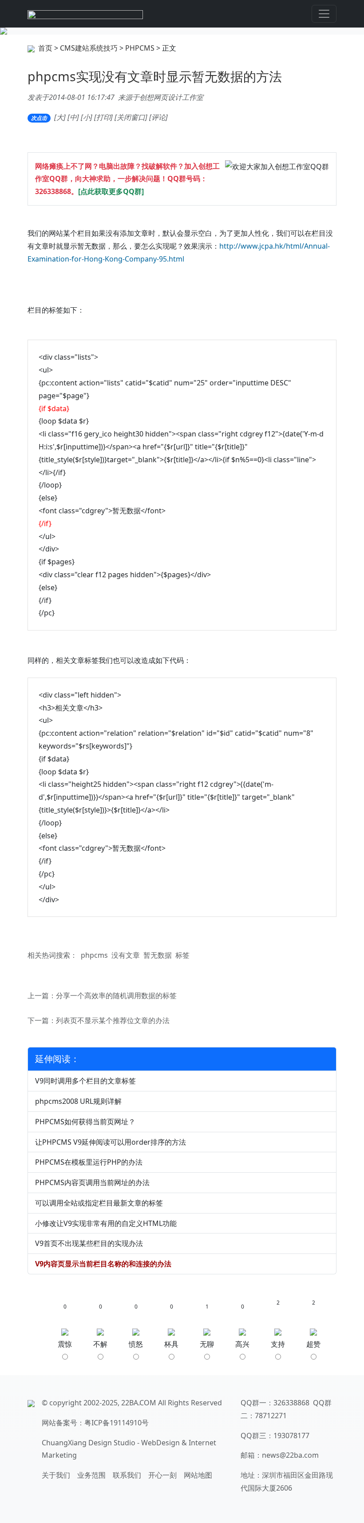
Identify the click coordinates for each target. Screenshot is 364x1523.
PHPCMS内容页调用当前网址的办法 (92, 1182)
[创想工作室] (85, 14)
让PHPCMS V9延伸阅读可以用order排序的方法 (110, 1142)
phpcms (94, 955)
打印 (103, 117)
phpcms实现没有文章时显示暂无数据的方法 (155, 76)
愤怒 (136, 1344)
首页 (45, 48)
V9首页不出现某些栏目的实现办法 (89, 1243)
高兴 (242, 1344)
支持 (278, 1344)
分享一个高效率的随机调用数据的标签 (116, 995)
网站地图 (198, 1475)
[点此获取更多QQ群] (111, 191)
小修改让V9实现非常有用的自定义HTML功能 (106, 1223)
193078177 (291, 1435)
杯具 (171, 1344)
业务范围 (91, 1475)
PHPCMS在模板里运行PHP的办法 (88, 1162)
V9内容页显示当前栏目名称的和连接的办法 (103, 1264)
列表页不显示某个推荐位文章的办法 (113, 1020)
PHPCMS (139, 48)
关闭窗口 (131, 117)
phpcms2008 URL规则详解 (78, 1101)
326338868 (53, 191)
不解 (100, 1344)
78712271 (271, 1415)
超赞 (313, 1344)
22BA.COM (138, 1403)
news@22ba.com (290, 1455)
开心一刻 (162, 1475)
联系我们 (127, 1475)
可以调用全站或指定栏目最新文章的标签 (99, 1203)
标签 (182, 955)
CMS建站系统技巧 (89, 48)
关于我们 (56, 1475)
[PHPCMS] (182, 31)
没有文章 (125, 955)
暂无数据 (157, 955)
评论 (158, 117)
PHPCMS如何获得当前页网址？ (85, 1121)
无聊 (207, 1344)
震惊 (65, 1344)
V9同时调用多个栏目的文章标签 (85, 1081)
